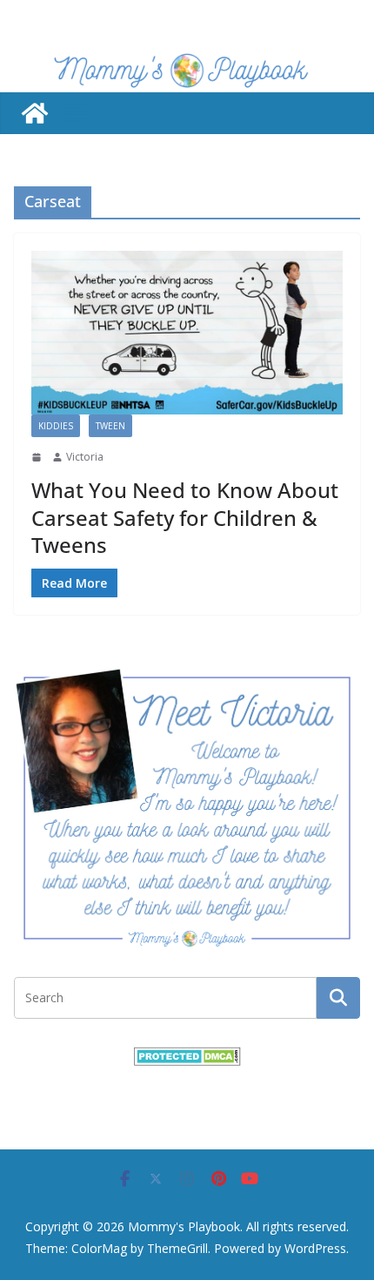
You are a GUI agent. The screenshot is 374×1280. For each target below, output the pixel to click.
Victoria (85, 456)
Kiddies (55, 426)
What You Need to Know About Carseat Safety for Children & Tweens (184, 516)
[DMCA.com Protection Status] (187, 1057)
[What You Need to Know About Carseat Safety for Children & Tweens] (187, 332)
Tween (110, 426)
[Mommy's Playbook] (35, 113)
